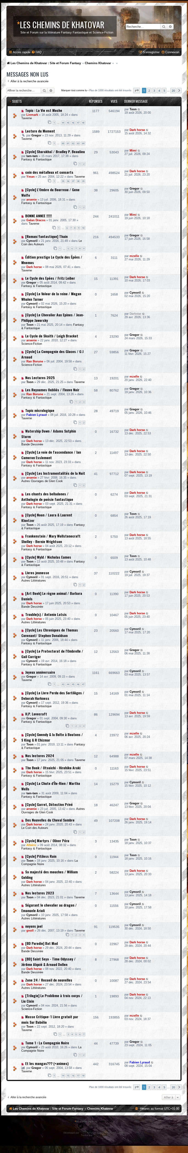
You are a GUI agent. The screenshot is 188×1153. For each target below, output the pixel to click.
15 (68, 1075)
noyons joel (33, 926)
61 (68, 143)
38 (78, 181)
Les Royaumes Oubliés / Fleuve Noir (52, 389)
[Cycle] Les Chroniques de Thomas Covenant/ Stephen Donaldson (49, 632)
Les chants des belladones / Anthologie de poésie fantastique (47, 496)
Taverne (26, 118)
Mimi (133, 150)
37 (73, 181)
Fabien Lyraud (36, 415)
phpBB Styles (105, 1121)
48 (83, 122)
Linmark (32, 114)
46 (73, 122)
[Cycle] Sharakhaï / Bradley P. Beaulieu (55, 151)
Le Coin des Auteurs (34, 828)
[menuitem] (36, 52)
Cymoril (32, 241)
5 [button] (164, 90)
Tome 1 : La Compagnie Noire (47, 1042)
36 (68, 181)
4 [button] (159, 90)
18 (83, 1075)
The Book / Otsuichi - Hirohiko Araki (52, 767)
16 (73, 1075)
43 (63, 684)
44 (63, 122)
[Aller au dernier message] (139, 109)
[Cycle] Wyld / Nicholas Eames (48, 557)
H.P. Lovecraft (36, 714)
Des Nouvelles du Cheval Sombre (50, 820)
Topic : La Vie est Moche (43, 110)
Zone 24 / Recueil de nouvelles (48, 980)
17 (78, 1075)
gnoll (30, 930)
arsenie (31, 199)
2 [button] (149, 90)
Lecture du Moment (40, 131)
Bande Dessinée (32, 444)
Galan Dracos (35, 220)
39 (83, 181)
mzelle (134, 256)
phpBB (83, 1132)
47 (78, 122)
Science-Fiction (31, 343)
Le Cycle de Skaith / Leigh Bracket (51, 336)
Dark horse (137, 130)
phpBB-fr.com (100, 1135)
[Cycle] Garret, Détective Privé (49, 804)
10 (83, 227)
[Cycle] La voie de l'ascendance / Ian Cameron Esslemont (51, 454)
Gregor (36, 135)
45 (68, 122)
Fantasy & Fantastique (36, 159)
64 (83, 143)
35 (63, 181)
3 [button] (154, 90)
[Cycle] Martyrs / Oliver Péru (47, 840)
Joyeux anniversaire (40, 672)
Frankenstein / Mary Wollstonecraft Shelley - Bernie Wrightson (50, 538)
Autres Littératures (33, 580)
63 (78, 143)
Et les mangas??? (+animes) (47, 1063)
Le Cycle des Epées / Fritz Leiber (50, 278)
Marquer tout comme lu (74, 90)
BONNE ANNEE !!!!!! (38, 215)
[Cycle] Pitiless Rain (40, 856)
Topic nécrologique (39, 410)
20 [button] (173, 90)
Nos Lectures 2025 (40, 377)
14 (63, 1075)
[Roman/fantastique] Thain (46, 236)
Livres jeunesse (37, 572)
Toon (133, 109)
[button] (136, 90)
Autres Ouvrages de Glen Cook (42, 481)
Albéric (31, 845)
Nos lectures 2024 (39, 755)
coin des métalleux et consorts (49, 172)
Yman (30, 176)
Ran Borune (34, 361)
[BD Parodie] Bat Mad (41, 943)
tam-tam (32, 156)
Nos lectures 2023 (39, 893)
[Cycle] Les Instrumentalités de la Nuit (55, 473)
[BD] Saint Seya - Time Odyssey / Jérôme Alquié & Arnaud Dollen (48, 961)
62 (73, 143)
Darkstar (135, 313)
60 (63, 143)
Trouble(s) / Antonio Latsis (46, 614)
